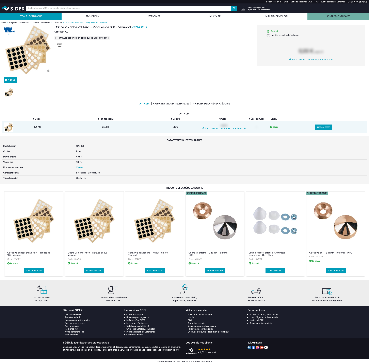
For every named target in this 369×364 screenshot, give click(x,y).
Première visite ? (72, 317)
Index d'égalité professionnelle (264, 317)
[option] (28, 49)
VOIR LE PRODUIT (34, 270)
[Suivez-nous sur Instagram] (257, 347)
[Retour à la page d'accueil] (13, 8)
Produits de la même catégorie (211, 103)
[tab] (92, 310)
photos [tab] (11, 80)
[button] (358, 2)
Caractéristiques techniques (171, 103)
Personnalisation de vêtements (140, 331)
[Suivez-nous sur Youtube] (262, 347)
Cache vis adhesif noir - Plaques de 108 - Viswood (88, 254)
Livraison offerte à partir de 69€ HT (299, 2)
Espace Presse (71, 334)
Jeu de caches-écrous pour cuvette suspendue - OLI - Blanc (267, 254)
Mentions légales (164, 361)
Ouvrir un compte (134, 314)
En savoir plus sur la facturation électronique (208, 331)
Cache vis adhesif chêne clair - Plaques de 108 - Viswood (28, 254)
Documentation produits (261, 323)
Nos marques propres (75, 323)
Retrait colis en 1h (273, 2)
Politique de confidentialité (200, 329)
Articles (145, 103)
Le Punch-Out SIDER (135, 320)
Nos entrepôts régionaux (137, 317)
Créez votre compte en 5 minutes (330, 2)
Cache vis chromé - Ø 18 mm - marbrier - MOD (209, 254)
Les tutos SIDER (257, 320)
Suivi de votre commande (200, 314)
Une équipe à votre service (77, 320)
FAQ (190, 320)
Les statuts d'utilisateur (137, 323)
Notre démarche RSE (74, 331)
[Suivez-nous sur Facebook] (253, 347)
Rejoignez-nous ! (72, 329)
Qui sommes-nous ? (74, 314)
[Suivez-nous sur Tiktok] (266, 347)
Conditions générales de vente (202, 326)
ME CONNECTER (323, 127)
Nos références (72, 326)
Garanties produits (196, 323)
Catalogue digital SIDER (137, 326)
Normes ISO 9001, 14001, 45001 (264, 314)
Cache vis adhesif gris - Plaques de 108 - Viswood (148, 254)
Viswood (139, 27)
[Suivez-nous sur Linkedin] (249, 347)
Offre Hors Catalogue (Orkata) (140, 329)
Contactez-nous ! (134, 334)
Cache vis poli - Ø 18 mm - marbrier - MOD (330, 252)
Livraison (192, 317)
